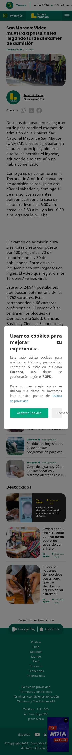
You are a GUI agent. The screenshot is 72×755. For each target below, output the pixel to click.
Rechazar (59, 413)
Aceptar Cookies (29, 413)
